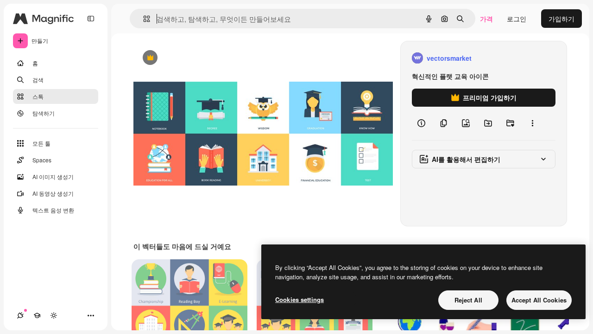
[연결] (20, 315)
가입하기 (561, 18)
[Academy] (37, 315)
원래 (187, 58)
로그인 (516, 18)
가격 (486, 18)
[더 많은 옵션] (532, 123)
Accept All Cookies (539, 299)
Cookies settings (299, 299)
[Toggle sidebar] (90, 18)
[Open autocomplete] (143, 18)
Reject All (468, 299)
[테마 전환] (53, 315)
